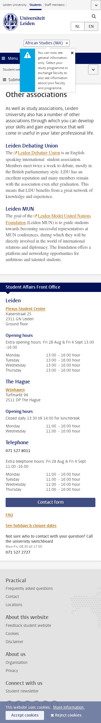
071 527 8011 (18, 450)
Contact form (51, 502)
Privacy (12, 670)
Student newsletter (22, 691)
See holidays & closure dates (31, 525)
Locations (14, 604)
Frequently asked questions (29, 588)
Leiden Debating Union (39, 152)
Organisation (16, 662)
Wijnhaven (15, 390)
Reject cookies (68, 715)
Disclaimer (14, 641)
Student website (15, 69)
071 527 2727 (18, 552)
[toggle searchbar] (93, 15)
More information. (69, 707)
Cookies (12, 633)
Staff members (55, 5)
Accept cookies (24, 715)
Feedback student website (28, 625)
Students (35, 5)
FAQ (9, 515)
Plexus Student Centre (25, 309)
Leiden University (14, 5)
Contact (12, 596)
